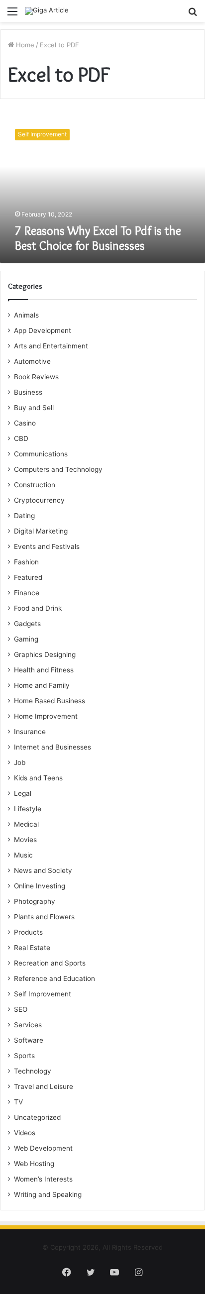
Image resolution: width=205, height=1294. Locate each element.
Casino (25, 423)
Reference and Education (54, 978)
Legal (22, 793)
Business (28, 392)
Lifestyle (27, 809)
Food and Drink (38, 608)
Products (28, 932)
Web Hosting (34, 1164)
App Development (42, 330)
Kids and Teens (38, 778)
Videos (24, 1133)
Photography (34, 901)
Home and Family (42, 685)
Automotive (32, 361)
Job (19, 762)
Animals (26, 315)
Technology (32, 1071)
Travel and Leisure (43, 1086)
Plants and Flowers (44, 917)
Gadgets (27, 624)
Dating (24, 516)
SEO (20, 1009)
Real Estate (32, 948)
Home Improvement (46, 716)
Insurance (30, 732)
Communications (41, 454)
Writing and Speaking (48, 1194)
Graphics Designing (45, 654)
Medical (26, 824)
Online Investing (39, 886)
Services (28, 1025)
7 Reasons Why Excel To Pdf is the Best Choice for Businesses (98, 238)
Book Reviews (36, 377)
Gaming (26, 639)
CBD (21, 438)
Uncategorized (37, 1117)
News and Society (43, 870)
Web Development (43, 1148)
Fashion (26, 562)
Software (28, 1040)
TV (18, 1102)
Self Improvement (42, 994)
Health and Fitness (44, 670)
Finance (26, 593)
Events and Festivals (47, 546)
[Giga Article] (47, 11)
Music (23, 855)
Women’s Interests (43, 1179)
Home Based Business (49, 701)
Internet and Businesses (52, 747)
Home (24, 45)
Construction (34, 485)
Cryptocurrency (39, 500)
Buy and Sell (34, 408)
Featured (28, 577)
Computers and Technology (58, 469)
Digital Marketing (41, 531)
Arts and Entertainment (51, 346)
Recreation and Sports (50, 963)
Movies (25, 840)
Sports (24, 1056)
